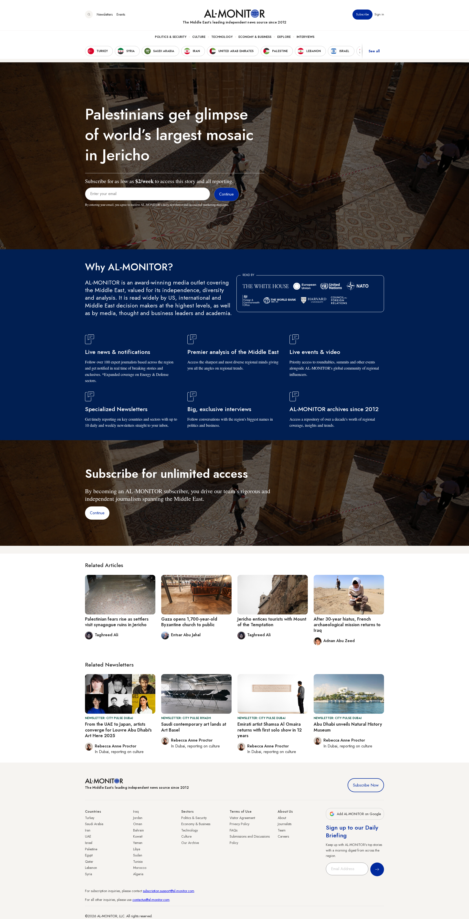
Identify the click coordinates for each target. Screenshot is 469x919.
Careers (283, 836)
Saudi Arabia (94, 823)
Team (282, 830)
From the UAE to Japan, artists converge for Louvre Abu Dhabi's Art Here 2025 (118, 730)
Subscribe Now (366, 785)
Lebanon (91, 867)
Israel (88, 842)
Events (121, 14)
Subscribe (362, 14)
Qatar (89, 861)
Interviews (305, 36)
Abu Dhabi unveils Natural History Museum (348, 727)
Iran (87, 830)
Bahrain (138, 830)
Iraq (136, 811)
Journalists (284, 823)
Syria (88, 874)
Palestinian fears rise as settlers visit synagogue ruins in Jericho (117, 622)
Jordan (137, 817)
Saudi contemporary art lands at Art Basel (193, 727)
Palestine (91, 849)
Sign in (379, 14)
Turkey (89, 817)
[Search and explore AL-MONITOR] (89, 14)
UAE (88, 836)
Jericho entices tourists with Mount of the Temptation (271, 622)
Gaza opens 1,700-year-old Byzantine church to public (189, 622)
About (282, 817)
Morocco (139, 867)
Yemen (137, 842)
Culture (198, 36)
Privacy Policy (239, 823)
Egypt (89, 855)
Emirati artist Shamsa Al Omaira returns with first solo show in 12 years (269, 730)
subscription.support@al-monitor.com (168, 890)
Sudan (137, 855)
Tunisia (138, 861)
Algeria (138, 874)
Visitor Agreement (242, 817)
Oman (137, 823)
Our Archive (190, 842)
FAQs (233, 830)
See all (374, 51)
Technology (222, 36)
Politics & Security (170, 36)
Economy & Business (254, 36)
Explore (284, 36)
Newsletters (105, 14)
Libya (136, 849)
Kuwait (137, 836)
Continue (97, 513)
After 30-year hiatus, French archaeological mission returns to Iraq (347, 625)
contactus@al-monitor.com (151, 899)
